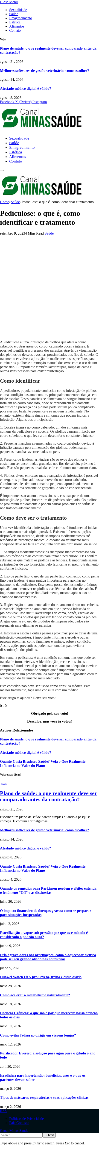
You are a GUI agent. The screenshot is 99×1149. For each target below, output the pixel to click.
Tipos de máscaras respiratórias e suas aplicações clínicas (44, 1097)
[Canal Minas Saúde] (41, 130)
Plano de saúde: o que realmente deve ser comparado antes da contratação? (48, 796)
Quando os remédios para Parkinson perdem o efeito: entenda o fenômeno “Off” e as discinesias (48, 890)
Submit (49, 1135)
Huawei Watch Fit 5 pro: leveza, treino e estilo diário (41, 977)
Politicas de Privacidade (26, 1119)
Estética (14, 22)
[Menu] (2, 170)
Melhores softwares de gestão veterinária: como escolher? (44, 71)
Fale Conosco (19, 1123)
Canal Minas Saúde (14, 1130)
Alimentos (16, 26)
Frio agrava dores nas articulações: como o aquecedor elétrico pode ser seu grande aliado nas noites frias (48, 957)
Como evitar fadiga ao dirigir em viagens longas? (38, 1035)
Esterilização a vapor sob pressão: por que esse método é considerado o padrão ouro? (44, 935)
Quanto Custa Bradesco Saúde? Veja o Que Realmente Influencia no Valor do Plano (42, 763)
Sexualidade (18, 10)
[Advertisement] (49, 287)
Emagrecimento (20, 18)
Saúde (13, 14)
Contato (15, 30)
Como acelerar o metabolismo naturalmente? (35, 995)
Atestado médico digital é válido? (25, 88)
